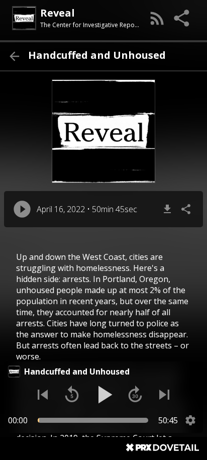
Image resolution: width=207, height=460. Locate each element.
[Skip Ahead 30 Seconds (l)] (135, 394)
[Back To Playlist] (14, 56)
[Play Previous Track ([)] (42, 394)
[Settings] (190, 420)
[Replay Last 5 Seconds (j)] (71, 394)
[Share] (182, 18)
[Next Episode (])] (164, 394)
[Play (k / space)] (103, 395)
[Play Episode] (22, 209)
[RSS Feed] (157, 18)
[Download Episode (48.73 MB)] (167, 209)
